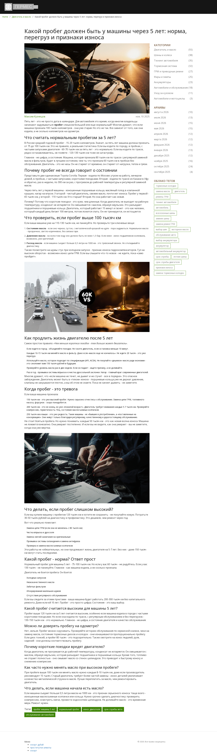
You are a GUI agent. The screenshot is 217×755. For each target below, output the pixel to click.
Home (5, 16)
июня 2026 (173, 123)
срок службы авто (113, 709)
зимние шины (162, 218)
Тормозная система (173, 66)
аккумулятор (162, 245)
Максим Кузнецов (34, 116)
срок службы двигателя (168, 262)
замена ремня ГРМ (165, 224)
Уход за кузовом (173, 93)
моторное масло (180, 229)
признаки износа (164, 267)
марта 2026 (173, 139)
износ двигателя (91, 709)
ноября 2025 (173, 161)
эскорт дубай (37, 744)
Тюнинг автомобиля (173, 60)
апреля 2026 (173, 134)
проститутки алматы (40, 747)
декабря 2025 (173, 155)
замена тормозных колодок (170, 273)
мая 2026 (173, 128)
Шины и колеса (173, 55)
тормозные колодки (166, 185)
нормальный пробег (69, 709)
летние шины (180, 256)
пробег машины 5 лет (44, 709)
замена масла (163, 191)
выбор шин (161, 229)
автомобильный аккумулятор (171, 251)
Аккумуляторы (173, 82)
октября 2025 (173, 166)
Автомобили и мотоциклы (173, 98)
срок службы (162, 256)
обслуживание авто (166, 234)
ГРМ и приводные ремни (173, 71)
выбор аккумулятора (166, 240)
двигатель (179, 191)
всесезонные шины (165, 213)
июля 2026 (173, 117)
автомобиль (162, 207)
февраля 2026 (173, 144)
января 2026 (173, 150)
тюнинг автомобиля (166, 202)
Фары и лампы (173, 77)
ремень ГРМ (162, 196)
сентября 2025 (173, 172)
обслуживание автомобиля (40, 714)
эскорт (33, 750)
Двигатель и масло (21, 16)
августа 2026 (173, 112)
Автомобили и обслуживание (173, 87)
